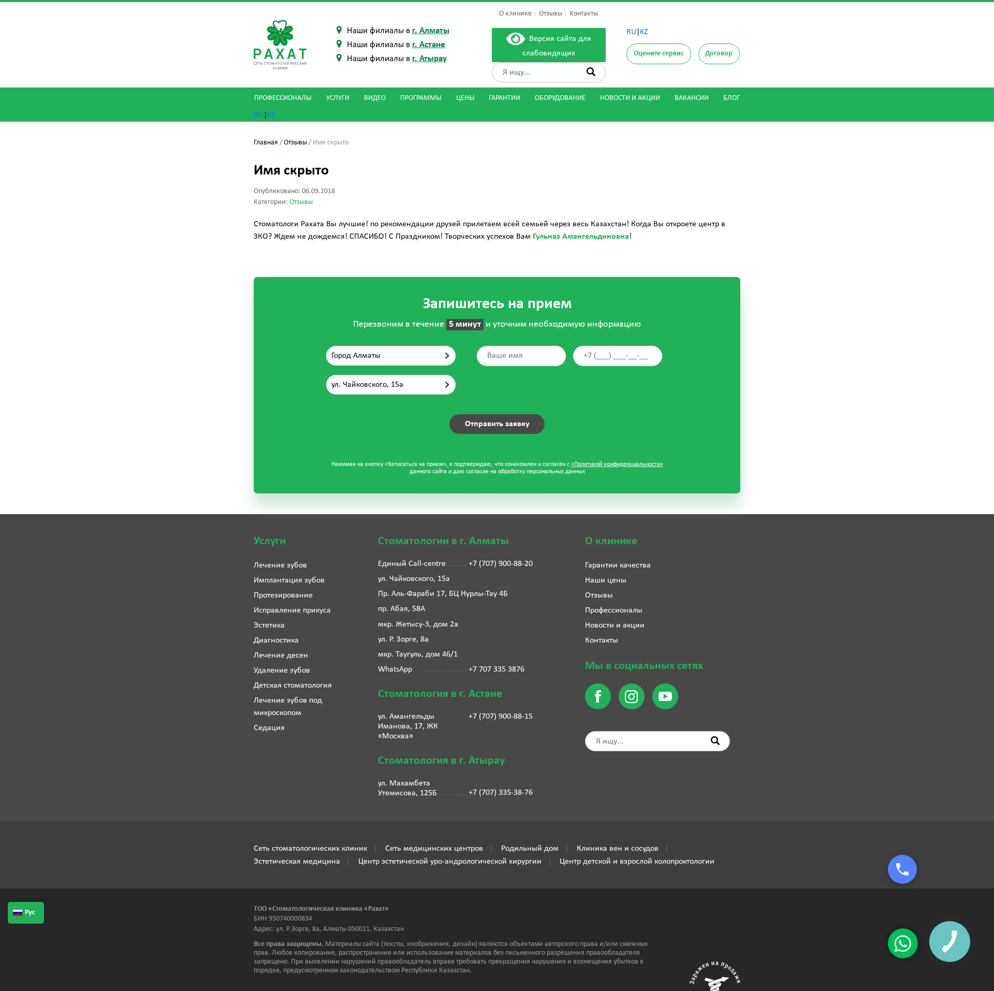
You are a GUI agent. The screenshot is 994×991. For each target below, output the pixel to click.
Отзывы (550, 14)
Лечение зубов (280, 565)
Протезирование (283, 595)
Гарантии (504, 98)
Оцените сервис (659, 53)
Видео (375, 98)
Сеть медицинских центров (434, 848)
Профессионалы (283, 98)
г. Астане (428, 44)
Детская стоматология (293, 685)
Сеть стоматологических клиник (310, 848)
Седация (269, 728)
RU (631, 32)
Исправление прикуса (292, 610)
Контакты (583, 14)
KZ (644, 32)
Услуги (337, 98)
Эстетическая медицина (297, 861)
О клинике (515, 14)
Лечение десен (281, 655)
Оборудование (560, 98)
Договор (719, 53)
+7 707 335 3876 (496, 669)
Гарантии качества (618, 565)
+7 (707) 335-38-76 (501, 793)
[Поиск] (591, 71)
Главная (266, 143)
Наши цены (605, 580)
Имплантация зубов (289, 580)
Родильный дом (530, 848)
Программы (421, 98)
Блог (731, 98)
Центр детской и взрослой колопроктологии (637, 861)
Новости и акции (630, 98)
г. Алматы (430, 30)
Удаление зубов (282, 670)
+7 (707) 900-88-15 (501, 716)
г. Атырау (429, 58)
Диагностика (276, 640)
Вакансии (692, 98)
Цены (465, 98)
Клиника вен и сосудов (618, 848)
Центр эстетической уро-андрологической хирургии (450, 861)
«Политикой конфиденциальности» (617, 464)
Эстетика (269, 625)
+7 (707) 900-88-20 (501, 564)
